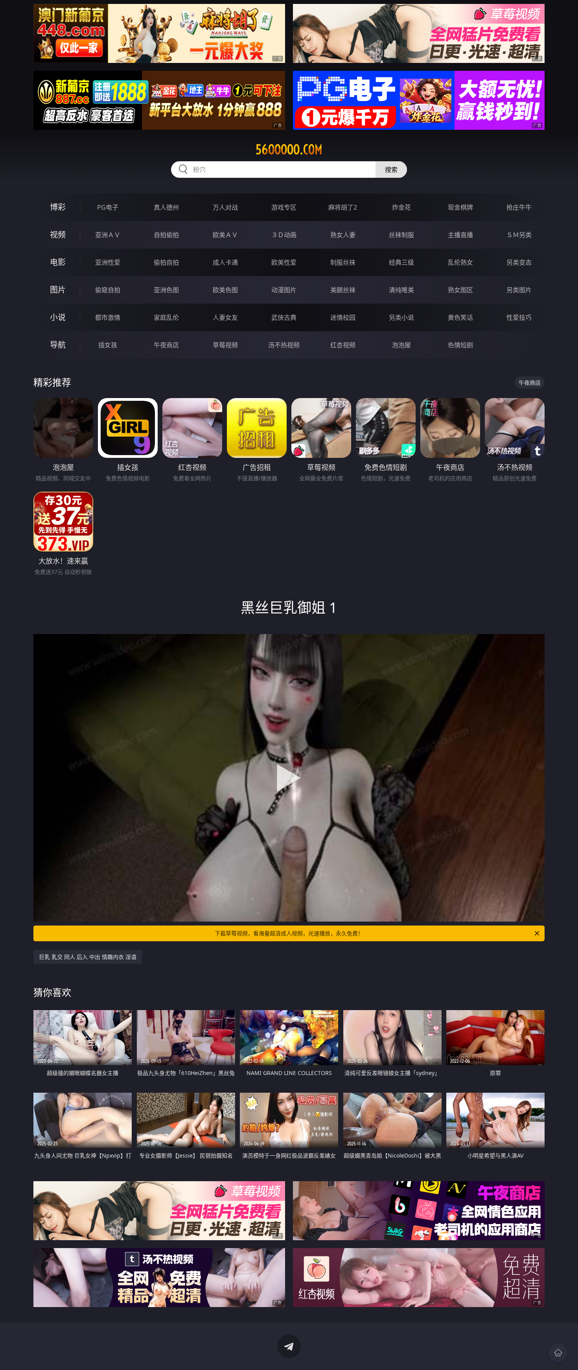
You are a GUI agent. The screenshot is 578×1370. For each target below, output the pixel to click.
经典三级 (401, 262)
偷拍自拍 (166, 262)
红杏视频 (342, 345)
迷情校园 (342, 317)
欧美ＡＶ (225, 234)
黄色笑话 (460, 317)
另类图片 (519, 290)
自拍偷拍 (166, 234)
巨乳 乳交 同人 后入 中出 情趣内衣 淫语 (87, 957)
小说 (58, 317)
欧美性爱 (283, 262)
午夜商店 (166, 345)
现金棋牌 (460, 207)
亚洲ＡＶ (107, 234)
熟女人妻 (342, 234)
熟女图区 (460, 290)
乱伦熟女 (460, 262)
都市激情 (107, 317)
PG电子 (107, 207)
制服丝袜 (342, 262)
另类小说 (401, 317)
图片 (58, 289)
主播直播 (460, 234)
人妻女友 (225, 317)
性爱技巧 (519, 317)
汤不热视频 (284, 345)
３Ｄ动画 (283, 234)
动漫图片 (283, 290)
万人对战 (225, 207)
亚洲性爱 (107, 262)
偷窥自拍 (107, 290)
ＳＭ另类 (519, 234)
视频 (58, 234)
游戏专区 (283, 207)
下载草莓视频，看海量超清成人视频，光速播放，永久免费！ (289, 933)
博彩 (58, 207)
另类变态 (519, 262)
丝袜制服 (401, 234)
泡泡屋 (401, 345)
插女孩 (107, 345)
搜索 (391, 169)
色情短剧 (460, 345)
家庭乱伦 (166, 317)
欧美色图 (225, 290)
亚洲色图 (166, 290)
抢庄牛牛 (519, 207)
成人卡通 (225, 262)
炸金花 (401, 207)
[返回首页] (558, 1352)
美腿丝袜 (342, 290)
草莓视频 (225, 345)
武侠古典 (283, 317)
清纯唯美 (401, 290)
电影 (58, 262)
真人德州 (166, 207)
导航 (58, 344)
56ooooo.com (289, 149)
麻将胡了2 (342, 207)
